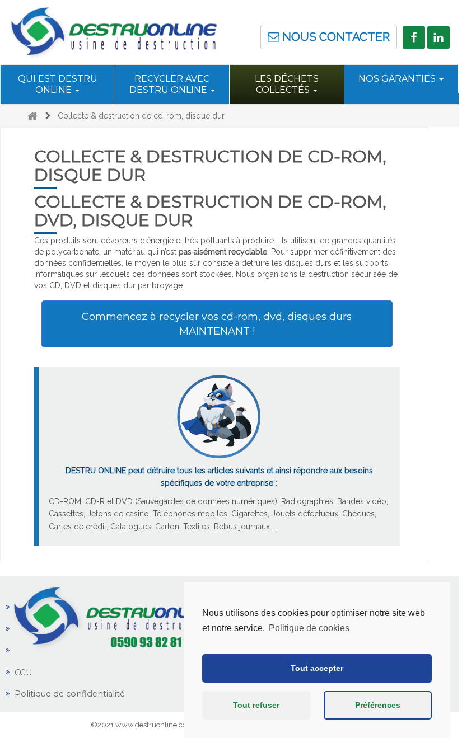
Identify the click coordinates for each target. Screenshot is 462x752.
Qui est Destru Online (57, 84)
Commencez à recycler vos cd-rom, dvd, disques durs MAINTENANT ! (217, 323)
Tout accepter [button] (317, 668)
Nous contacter (334, 37)
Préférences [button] (377, 705)
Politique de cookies (309, 628)
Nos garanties (398, 78)
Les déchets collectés (287, 84)
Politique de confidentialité (70, 694)
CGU (23, 673)
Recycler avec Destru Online (169, 84)
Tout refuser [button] (256, 705)
